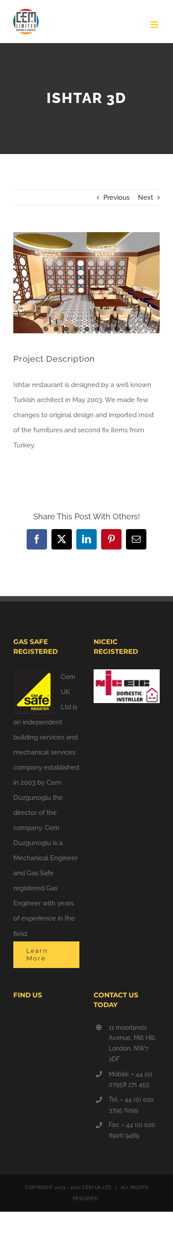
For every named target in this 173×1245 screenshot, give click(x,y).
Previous (116, 198)
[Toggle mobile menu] (155, 24)
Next (145, 198)
